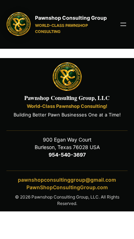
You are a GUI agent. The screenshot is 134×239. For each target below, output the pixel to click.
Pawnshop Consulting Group (71, 18)
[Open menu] (123, 24)
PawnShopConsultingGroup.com (67, 187)
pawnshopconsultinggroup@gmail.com (67, 180)
